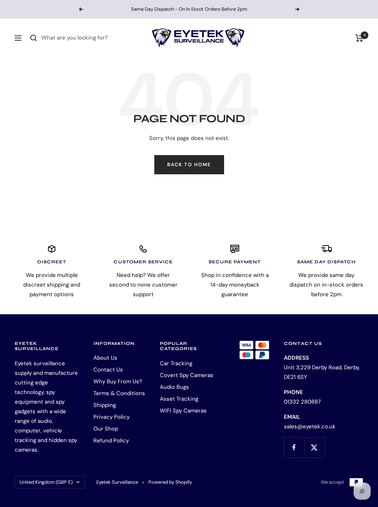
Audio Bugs (174, 387)
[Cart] (359, 38)
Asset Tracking (179, 398)
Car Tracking (176, 363)
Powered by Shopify (170, 482)
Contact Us (108, 369)
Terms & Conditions (119, 393)
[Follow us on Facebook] (294, 447)
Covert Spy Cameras (186, 375)
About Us (105, 358)
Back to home (189, 164)
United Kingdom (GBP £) (46, 482)
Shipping (104, 405)
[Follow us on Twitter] (314, 447)
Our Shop (105, 428)
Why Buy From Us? (117, 381)
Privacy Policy (111, 417)
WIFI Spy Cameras (183, 410)
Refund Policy (111, 440)
